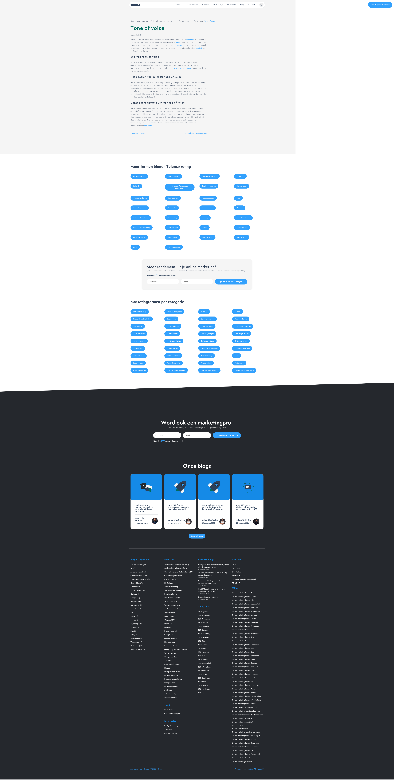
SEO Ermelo (202, 645)
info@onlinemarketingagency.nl (244, 579)
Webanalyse (239, 363)
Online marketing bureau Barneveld (245, 622)
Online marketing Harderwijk (242, 761)
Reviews (134, 627)
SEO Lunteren (203, 685)
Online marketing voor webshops (244, 707)
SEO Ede (201, 641)
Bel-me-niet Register (209, 176)
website (177, 68)
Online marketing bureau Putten (244, 692)
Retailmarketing (206, 356)
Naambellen (172, 208)
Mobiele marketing (174, 341)
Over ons (231, 4)
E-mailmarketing (173, 326)
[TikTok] (243, 583)
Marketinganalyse (207, 334)
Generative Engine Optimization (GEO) (178, 572)
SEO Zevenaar (203, 670)
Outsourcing (172, 218)
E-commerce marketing (173, 679)
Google (133, 598)
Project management (242, 348)
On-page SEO (169, 620)
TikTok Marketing (170, 601)
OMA (133, 616)
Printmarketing (172, 348)
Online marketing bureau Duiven (244, 596)
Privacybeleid (258, 769)
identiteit (198, 48)
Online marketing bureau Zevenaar (245, 607)
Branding (204, 311)
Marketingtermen (143, 21)
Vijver (135, 247)
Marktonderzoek (139, 341)
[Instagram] (236, 583)
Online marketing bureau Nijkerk (244, 659)
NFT (132, 612)
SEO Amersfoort (204, 619)
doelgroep (190, 39)
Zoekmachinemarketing (209, 370)
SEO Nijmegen (203, 652)
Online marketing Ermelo (241, 758)
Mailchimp (168, 690)
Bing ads (167, 668)
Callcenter (240, 176)
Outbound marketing (140, 218)
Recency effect (242, 227)
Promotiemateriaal (243, 218)
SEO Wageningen (204, 667)
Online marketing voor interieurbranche (246, 732)
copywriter (148, 125)
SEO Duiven (202, 674)
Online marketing (241, 341)
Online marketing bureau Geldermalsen (246, 696)
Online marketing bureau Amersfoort (245, 626)
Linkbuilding (135, 605)
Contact (251, 4)
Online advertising (207, 341)
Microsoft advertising (172, 664)
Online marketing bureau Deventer (245, 663)
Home (133, 21)
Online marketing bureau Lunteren (244, 619)
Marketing (134, 609)
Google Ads (168, 635)
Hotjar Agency (169, 642)
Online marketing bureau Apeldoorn (245, 655)
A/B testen (168, 660)
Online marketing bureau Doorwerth (245, 644)
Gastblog (134, 594)
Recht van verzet (139, 237)
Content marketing (137, 575)
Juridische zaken (139, 334)
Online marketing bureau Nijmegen (245, 667)
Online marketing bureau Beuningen (245, 743)
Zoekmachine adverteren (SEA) (175, 568)
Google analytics (170, 657)
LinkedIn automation (171, 686)
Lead (238, 198)
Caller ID (136, 186)
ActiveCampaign (170, 694)
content (237, 311)
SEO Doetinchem (204, 678)
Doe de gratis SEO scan (380, 5)
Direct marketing (241, 319)
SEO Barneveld (203, 626)
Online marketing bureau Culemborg (245, 747)
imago (179, 45)
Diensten (176, 4)
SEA (132, 631)
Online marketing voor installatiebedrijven (247, 715)
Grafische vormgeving (243, 326)
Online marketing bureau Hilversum (245, 674)
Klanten (205, 4)
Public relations (138, 356)
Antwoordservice (139, 176)
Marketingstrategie (170, 21)
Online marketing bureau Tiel (243, 681)
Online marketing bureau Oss (243, 750)
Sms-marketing (207, 237)
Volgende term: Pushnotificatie (195, 133)
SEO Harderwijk (204, 689)
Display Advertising (171, 631)
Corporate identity (185, 21)
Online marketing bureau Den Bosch (245, 678)
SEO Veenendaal (204, 663)
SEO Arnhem (203, 622)
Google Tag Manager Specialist (175, 649)
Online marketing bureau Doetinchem (246, 685)
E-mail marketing (137, 590)
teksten (178, 42)
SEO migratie (169, 616)
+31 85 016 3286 (238, 575)
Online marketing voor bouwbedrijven (246, 711)
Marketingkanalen (139, 208)
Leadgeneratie (169, 683)
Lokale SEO (168, 623)
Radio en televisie (173, 356)
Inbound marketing (140, 198)
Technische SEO (170, 612)
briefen (150, 123)
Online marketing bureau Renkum (244, 637)
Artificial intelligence (174, 311)
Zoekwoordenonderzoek (173, 609)
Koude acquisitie (208, 198)
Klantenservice (173, 198)
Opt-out (240, 208)
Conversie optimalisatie (141, 319)
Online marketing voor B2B (242, 718)
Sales (236, 356)
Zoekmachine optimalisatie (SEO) (176, 564)
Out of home (138, 348)
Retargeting (168, 627)
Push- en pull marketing (141, 227)
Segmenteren (172, 237)
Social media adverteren (173, 590)
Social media (135, 638)
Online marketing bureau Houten (244, 739)
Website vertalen (170, 697)
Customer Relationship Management (179, 187)
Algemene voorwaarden (244, 769)
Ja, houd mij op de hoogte (231, 281)
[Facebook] (239, 583)
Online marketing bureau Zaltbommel (246, 754)
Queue (204, 227)
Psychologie (135, 623)
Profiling (205, 218)
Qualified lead (173, 227)
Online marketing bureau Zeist (243, 652)
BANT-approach (173, 176)
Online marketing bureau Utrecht (244, 670)
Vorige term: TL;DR (138, 133)
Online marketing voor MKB (242, 722)
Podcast (133, 620)
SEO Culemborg (204, 634)
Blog (242, 4)
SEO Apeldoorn (204, 615)
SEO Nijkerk (202, 648)
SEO (132, 635)
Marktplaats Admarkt (172, 598)
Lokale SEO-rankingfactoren (208, 597)
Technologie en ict (173, 363)
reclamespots (185, 68)
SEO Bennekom (204, 630)
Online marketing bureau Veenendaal (246, 604)
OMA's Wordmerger (172, 713)
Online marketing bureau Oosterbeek (246, 641)
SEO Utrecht (202, 659)
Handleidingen (136, 601)
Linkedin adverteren (171, 675)
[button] (261, 5)
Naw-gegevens (207, 208)
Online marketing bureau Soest (243, 648)
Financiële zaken (207, 326)
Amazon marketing (137, 572)
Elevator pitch (242, 186)
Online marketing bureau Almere (244, 689)
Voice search (135, 642)
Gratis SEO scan (170, 710)
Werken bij (217, 4)
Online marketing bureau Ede (243, 600)
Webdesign (135, 646)
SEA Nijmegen (203, 693)
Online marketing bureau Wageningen (246, 611)
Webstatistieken (136, 649)
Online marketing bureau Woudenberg (246, 700)
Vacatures (168, 729)
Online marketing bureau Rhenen (244, 704)
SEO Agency (202, 611)
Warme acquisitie (174, 247)
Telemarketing (156, 21)
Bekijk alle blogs (197, 536)
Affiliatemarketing (139, 311)
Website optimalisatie (172, 605)
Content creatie (170, 579)
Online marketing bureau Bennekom (245, 633)
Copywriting (198, 21)
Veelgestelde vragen (171, 726)
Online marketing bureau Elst (242, 630)
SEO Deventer (203, 637)
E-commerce (137, 326)
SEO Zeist (202, 682)
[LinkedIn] (233, 583)
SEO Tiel (201, 656)
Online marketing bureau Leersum (244, 615)
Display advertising (209, 186)
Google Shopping (170, 638)
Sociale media (138, 363)
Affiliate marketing (137, 564)
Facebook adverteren (172, 646)
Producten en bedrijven (209, 348)
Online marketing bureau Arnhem (244, 593)
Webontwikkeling (139, 370)
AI (131, 568)
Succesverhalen (192, 4)
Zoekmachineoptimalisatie (244, 370)
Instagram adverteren (172, 671)
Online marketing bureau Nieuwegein (246, 736)
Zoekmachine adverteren (176, 370)
